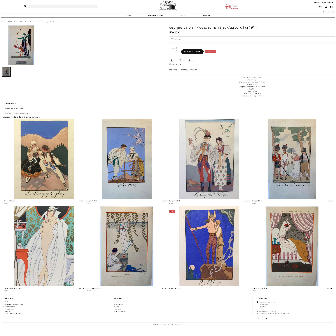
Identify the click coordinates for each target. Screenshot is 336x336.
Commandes (119, 304)
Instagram (262, 318)
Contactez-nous (9, 309)
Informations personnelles (122, 302)
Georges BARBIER (9, 200)
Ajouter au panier (192, 51)
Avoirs (117, 306)
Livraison (7, 302)
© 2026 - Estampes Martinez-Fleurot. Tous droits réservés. (168, 325)
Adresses (118, 309)
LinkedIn (266, 318)
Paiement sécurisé (9, 306)
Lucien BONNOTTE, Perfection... (13, 288)
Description (173, 70)
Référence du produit (189, 70)
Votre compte (119, 298)
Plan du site (7, 311)
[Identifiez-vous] (326, 7)
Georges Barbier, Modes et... (95, 288)
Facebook (258, 318)
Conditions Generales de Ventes (13, 304)
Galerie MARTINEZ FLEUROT (12, 314)
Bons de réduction (120, 311)
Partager (175, 61)
